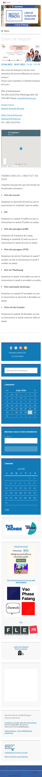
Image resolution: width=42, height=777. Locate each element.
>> (35, 390)
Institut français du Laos (12, 108)
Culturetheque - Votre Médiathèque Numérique (18, 732)
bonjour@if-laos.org (11, 118)
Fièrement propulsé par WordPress (17, 772)
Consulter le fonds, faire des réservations (21, 722)
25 (12, 412)
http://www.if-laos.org (11, 115)
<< (7, 390)
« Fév (7, 509)
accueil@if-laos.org (26, 98)
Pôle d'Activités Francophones (16, 756)
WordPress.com (27, 775)
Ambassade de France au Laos (16, 752)
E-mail (9, 437)
